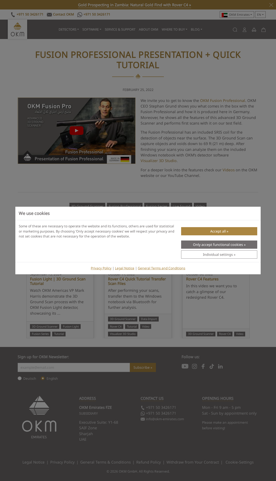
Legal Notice (124, 268)
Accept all (218, 231)
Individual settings (218, 254)
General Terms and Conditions (161, 268)
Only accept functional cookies (218, 244)
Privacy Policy (101, 268)
